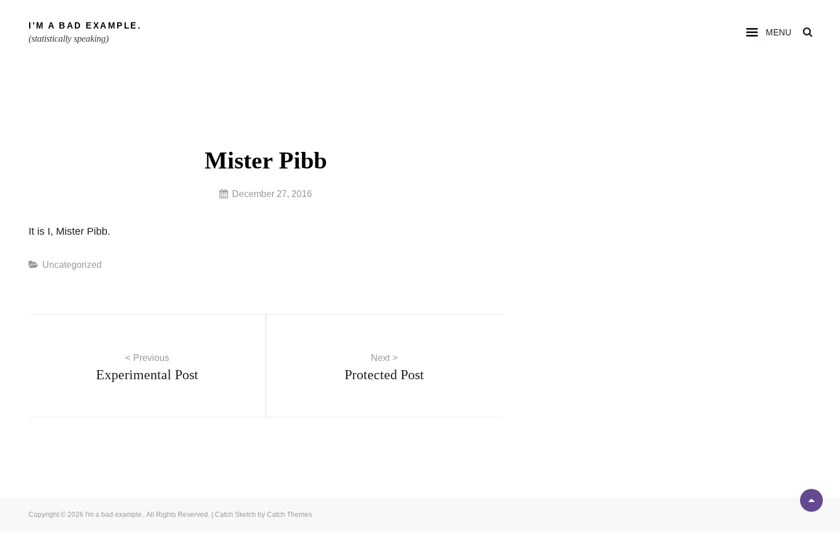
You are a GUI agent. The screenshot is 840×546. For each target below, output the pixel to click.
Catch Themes (289, 515)
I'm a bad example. (85, 25)
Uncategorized (72, 265)
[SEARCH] (807, 32)
